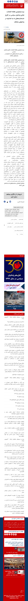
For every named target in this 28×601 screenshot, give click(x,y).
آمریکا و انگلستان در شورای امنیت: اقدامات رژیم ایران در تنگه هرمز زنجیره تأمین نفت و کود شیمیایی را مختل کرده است (14, 352)
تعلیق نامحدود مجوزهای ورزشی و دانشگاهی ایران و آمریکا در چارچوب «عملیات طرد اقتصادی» (14, 469)
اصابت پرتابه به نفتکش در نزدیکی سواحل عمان (14, 491)
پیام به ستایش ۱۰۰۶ (19, 406)
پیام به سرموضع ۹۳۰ (19, 403)
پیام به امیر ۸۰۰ (20, 409)
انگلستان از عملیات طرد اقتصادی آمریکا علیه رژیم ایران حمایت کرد (14, 340)
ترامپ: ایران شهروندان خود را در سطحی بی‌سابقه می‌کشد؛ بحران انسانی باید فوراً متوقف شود (14, 434)
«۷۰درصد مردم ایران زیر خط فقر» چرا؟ (15, 322)
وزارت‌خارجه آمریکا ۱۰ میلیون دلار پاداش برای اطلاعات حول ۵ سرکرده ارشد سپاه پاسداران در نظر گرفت (14, 445)
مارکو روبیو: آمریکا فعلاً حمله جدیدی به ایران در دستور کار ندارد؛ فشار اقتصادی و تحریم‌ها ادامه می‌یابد (14, 365)
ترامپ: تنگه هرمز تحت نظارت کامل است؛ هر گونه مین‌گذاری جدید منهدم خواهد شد (14, 417)
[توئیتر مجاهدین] (10, 1)
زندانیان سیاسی (14, 219)
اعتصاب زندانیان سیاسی (18, 227)
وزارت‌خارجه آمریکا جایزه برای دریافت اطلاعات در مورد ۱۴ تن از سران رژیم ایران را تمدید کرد (14, 335)
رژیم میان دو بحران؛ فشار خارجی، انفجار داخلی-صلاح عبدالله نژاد (14, 389)
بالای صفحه (21, 591)
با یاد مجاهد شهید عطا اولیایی (11, 575)
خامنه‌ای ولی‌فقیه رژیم (19, 230)
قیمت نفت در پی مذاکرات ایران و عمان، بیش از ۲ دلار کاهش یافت (14, 330)
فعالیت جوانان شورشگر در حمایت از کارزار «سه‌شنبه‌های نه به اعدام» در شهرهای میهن (14, 370)
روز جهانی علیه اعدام (19, 223)
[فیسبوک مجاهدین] (8, 1)
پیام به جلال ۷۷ (20, 397)
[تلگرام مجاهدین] (15, 1)
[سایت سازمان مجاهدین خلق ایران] (14, 5)
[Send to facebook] (5, 202)
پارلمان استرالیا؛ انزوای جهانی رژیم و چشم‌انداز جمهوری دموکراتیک (14, 413)
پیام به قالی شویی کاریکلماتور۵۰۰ (17, 400)
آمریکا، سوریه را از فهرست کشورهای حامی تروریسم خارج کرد (14, 496)
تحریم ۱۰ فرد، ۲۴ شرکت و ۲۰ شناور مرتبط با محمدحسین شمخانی (12, 554)
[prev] (15, 548)
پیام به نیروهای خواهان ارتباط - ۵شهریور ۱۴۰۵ (14, 318)
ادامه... (9, 527)
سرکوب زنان (9, 227)
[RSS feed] (17, 2)
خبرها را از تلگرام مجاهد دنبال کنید (14, 195)
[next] (15, 572)
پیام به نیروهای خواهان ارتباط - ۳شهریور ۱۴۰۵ (14, 440)
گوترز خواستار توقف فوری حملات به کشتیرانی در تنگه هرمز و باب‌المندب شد (14, 480)
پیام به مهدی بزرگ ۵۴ (19, 394)
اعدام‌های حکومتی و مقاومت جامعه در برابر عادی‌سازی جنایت (14, 429)
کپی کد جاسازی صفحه (18, 207)
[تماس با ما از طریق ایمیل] (14, 534)
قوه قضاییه (21, 219)
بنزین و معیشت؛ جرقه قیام (18, 374)
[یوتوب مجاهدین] (12, 1)
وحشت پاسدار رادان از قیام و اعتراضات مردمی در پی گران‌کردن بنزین (14, 475)
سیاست (7, 27)
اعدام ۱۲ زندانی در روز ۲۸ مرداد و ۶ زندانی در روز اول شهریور (14, 501)
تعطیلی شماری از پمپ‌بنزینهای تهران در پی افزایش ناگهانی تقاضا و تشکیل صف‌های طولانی (14, 423)
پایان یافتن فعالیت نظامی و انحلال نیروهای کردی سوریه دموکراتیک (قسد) (14, 325)
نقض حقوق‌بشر (10, 223)
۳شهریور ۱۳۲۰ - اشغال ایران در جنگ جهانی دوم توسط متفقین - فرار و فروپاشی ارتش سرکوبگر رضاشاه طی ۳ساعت (14, 506)
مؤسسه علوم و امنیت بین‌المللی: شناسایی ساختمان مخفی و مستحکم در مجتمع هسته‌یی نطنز (14, 358)
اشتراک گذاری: (20, 202)
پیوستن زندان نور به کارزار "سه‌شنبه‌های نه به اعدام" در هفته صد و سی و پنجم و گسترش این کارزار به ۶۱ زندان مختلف (14, 452)
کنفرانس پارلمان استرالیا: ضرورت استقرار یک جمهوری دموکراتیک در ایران (14, 512)
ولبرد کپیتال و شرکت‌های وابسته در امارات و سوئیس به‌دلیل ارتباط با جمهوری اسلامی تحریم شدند (14, 463)
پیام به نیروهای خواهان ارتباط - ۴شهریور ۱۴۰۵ (14, 378)
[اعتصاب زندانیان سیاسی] (14, 37)
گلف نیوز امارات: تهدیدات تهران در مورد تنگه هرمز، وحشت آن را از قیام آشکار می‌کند (14, 458)
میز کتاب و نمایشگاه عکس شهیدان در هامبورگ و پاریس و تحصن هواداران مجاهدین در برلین (14, 384)
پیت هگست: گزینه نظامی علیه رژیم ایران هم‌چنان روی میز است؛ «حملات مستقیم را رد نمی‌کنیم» (14, 485)
